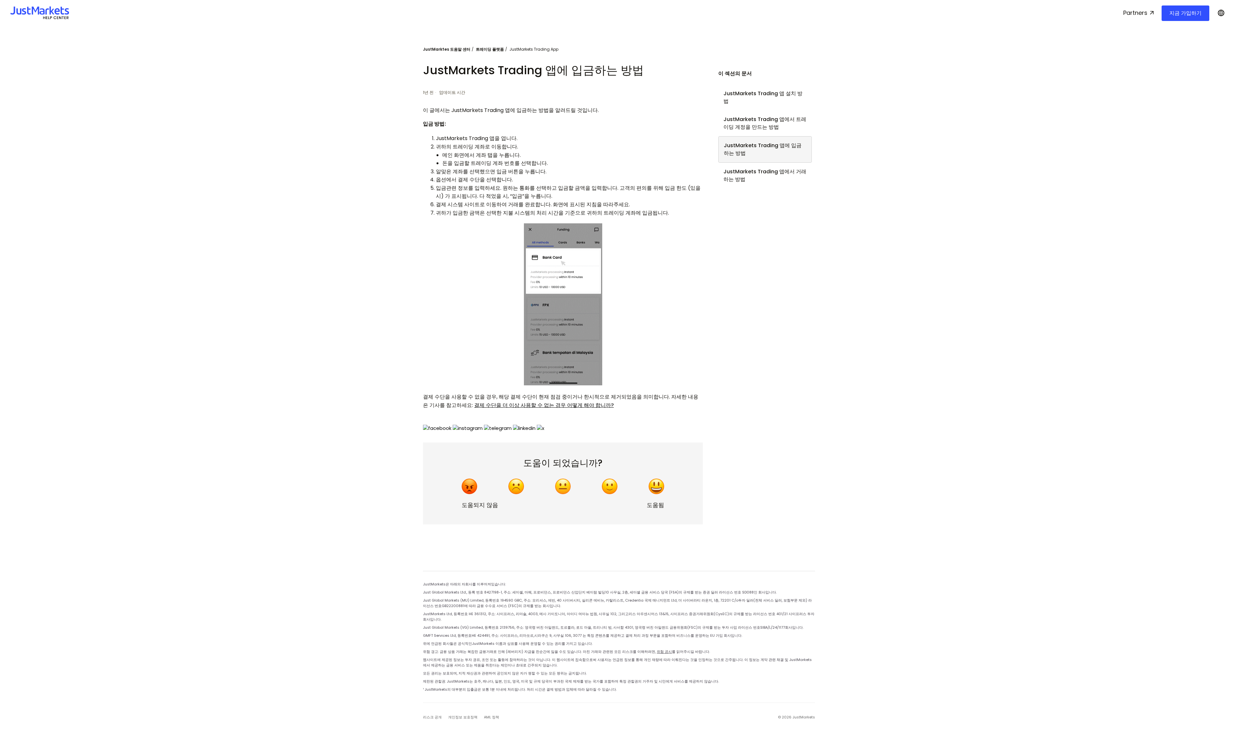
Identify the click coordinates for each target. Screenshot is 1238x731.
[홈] (39, 12)
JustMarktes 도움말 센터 (446, 49)
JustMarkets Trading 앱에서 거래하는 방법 (764, 175)
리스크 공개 (432, 717)
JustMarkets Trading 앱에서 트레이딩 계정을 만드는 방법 (764, 123)
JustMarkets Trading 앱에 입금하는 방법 (762, 149)
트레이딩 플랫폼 (490, 49)
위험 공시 (664, 651)
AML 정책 (491, 717)
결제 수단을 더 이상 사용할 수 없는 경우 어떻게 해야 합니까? (544, 405)
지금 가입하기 (1185, 13)
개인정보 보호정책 (462, 717)
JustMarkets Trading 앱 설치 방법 (762, 97)
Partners (1135, 13)
